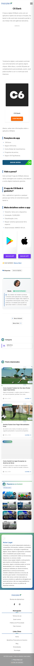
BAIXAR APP (10, 256)
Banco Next (17, 263)
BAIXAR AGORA (15, 162)
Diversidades (17, 647)
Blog (17, 643)
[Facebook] (14, 604)
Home (17, 636)
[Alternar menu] (31, 3)
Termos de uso (17, 616)
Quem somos (17, 619)
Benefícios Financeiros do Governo (17, 640)
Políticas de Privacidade (17, 623)
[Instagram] (20, 604)
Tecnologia (17, 650)
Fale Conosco (17, 626)
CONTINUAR (17, 118)
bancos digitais (17, 270)
